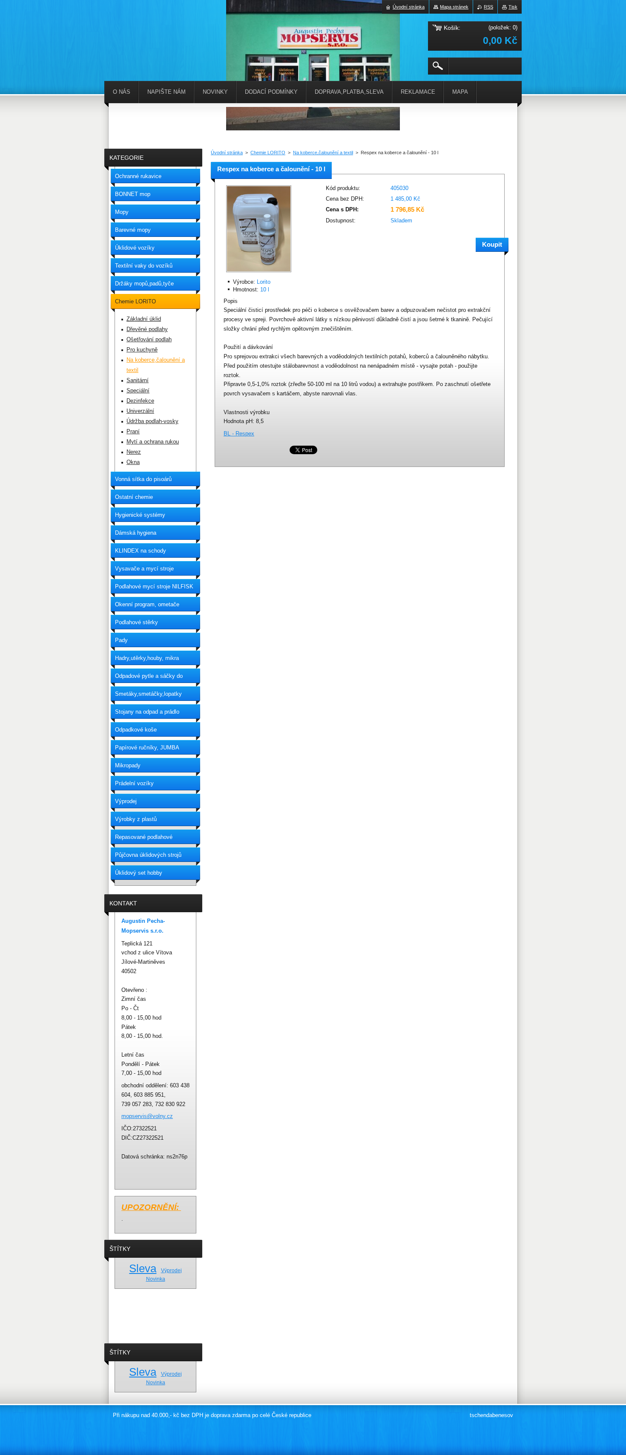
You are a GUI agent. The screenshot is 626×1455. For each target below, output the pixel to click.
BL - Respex (239, 433)
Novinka (155, 1279)
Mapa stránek (454, 6)
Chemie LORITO (267, 152)
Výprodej (171, 1270)
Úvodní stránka (227, 152)
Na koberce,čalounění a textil (323, 152)
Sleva (142, 1268)
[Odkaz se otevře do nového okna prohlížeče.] (259, 273)
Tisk (512, 6)
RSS (488, 6)
